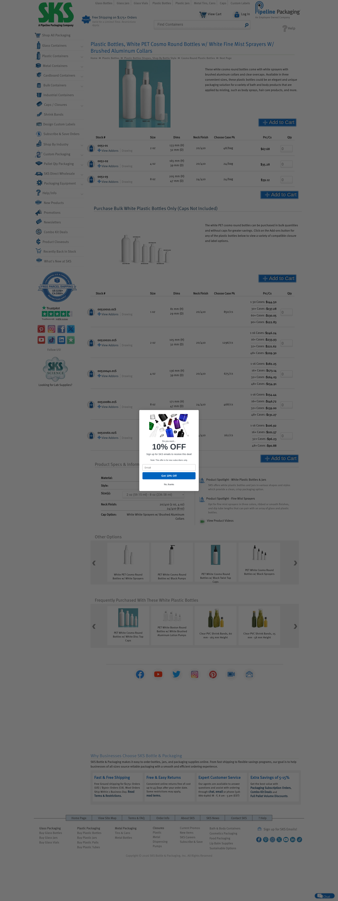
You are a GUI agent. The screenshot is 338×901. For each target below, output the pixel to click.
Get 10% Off (169, 475)
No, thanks (169, 484)
